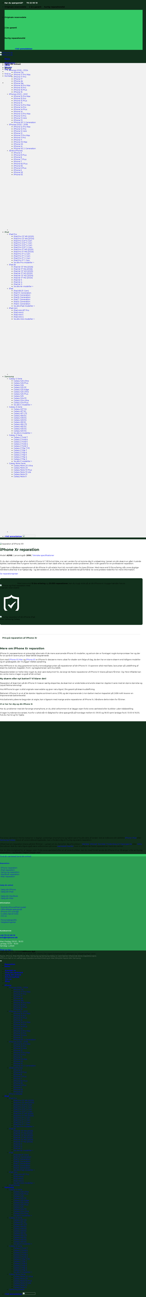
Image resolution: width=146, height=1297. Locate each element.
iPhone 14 (18, 111)
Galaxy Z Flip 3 (20, 459)
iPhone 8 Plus (20, 155)
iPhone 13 (18, 120)
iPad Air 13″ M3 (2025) (23, 271)
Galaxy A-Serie (15, 407)
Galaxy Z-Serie (15, 435)
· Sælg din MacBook (9, 896)
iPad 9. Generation (22, 295)
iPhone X (18, 153)
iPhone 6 (18, 170)
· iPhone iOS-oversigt (9, 912)
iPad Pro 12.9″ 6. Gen (23, 241)
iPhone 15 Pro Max (22, 96)
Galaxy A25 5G (20, 431)
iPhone (8, 68)
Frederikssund (113, 844)
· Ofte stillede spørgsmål (11, 909)
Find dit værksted (14, 973)
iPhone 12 (18, 133)
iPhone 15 (18, 103)
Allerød (93, 844)
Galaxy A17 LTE (20, 413)
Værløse (85, 844)
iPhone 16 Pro (20, 88)
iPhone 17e (18, 72)
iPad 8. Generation (22, 297)
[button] (7, 59)
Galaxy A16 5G (20, 422)
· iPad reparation (7, 870)
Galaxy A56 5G (20, 416)
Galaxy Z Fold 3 (21, 446)
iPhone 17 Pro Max (22, 75)
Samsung (9, 376)
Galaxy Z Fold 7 (21, 437)
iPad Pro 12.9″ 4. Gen (23, 245)
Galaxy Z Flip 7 (20, 450)
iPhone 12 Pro (20, 129)
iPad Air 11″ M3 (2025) (23, 273)
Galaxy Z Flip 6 (20, 453)
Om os (8, 979)
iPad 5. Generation (22, 304)
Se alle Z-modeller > (23, 461)
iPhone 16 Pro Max (22, 85)
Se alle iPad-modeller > (24, 306)
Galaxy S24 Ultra (21, 400)
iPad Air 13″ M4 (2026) (23, 267)
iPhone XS (18, 144)
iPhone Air (18, 81)
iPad (7, 232)
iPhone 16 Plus (20, 90)
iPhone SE (18, 172)
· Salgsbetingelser (8, 922)
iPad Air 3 (18, 284)
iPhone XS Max (20, 142)
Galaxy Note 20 (21, 468)
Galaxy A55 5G (20, 426)
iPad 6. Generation (22, 302)
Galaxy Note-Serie (17, 463)
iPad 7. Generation (22, 299)
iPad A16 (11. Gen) (21, 291)
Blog (7, 981)
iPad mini (13, 308)
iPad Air (12, 265)
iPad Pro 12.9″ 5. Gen (23, 243)
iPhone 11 (18, 140)
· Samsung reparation (9, 872)
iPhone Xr (18, 146)
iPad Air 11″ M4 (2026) (23, 269)
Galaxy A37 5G (20, 409)
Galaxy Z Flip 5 (20, 455)
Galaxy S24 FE (20, 398)
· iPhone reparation (8, 868)
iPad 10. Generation (22, 293)
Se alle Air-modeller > (23, 286)
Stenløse (102, 844)
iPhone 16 (18, 92)
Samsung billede (17, 1289)
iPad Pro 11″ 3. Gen (22, 256)
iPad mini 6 (18, 312)
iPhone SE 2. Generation (25, 148)
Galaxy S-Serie (15, 379)
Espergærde (126, 844)
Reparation (4, 863)
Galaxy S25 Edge (21, 389)
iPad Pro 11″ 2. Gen (22, 258)
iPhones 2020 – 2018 (18, 125)
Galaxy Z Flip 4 (20, 457)
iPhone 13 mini (20, 118)
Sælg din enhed (6, 885)
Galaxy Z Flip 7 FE (22, 448)
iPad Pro (13, 234)
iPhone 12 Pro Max (22, 127)
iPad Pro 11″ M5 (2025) (23, 249)
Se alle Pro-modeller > (24, 262)
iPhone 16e (18, 83)
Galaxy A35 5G (20, 429)
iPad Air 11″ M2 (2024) (23, 278)
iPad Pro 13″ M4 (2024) (24, 239)
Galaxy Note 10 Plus (23, 470)
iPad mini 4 (18, 317)
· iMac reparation (7, 876)
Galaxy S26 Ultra (21, 381)
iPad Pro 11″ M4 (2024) (24, 252)
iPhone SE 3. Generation (25, 122)
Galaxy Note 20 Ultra (23, 466)
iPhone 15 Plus (20, 101)
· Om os (3, 916)
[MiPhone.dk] (6, 54)
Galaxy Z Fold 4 (21, 444)
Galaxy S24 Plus (21, 403)
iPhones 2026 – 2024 (18, 70)
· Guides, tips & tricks (9, 914)
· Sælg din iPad (6, 892)
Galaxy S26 (19, 385)
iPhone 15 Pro (20, 98)
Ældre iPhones (16, 151)
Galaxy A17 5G (20, 411)
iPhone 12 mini (20, 131)
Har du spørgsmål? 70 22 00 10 (21, 3)
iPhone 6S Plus (20, 164)
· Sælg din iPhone (8, 889)
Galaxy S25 (19, 396)
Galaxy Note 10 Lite (22, 472)
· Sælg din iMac (6, 898)
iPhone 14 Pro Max (22, 105)
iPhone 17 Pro (20, 77)
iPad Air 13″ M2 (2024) (23, 275)
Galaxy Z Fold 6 (21, 439)
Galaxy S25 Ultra (21, 392)
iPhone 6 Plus (20, 168)
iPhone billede (15, 1094)
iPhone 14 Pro (20, 107)
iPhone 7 (18, 161)
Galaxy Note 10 (20, 474)
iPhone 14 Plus (20, 109)
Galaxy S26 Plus (21, 383)
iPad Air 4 (18, 282)
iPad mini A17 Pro (21, 310)
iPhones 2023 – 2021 (18, 94)
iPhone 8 (18, 157)
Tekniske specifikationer (43, 555)
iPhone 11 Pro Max (22, 135)
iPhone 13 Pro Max (22, 114)
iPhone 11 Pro (20, 138)
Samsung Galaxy (7, 840)
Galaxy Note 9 (20, 476)
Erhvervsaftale (12, 977)
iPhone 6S (18, 166)
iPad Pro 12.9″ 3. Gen (23, 247)
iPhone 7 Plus (20, 159)
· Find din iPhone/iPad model (13, 907)
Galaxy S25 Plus (21, 394)
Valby (139, 844)
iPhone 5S (18, 174)
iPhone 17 (18, 79)
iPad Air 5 (18, 280)
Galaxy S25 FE (20, 387)
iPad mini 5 (18, 315)
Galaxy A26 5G (20, 420)
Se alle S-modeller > (23, 405)
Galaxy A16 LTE (20, 424)
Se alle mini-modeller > (24, 319)
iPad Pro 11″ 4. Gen (22, 254)
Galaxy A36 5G (20, 418)
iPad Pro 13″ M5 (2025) (24, 236)
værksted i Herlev (65, 846)
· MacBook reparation (9, 874)
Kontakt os (10, 970)
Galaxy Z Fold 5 (21, 442)
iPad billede (14, 1185)
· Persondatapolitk (8, 920)
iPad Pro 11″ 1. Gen (22, 260)
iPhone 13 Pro (20, 116)
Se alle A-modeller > (23, 433)
